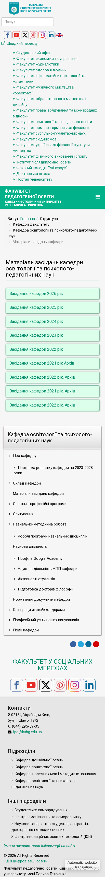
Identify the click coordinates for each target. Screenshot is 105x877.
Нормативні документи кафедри (41, 599)
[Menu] (98, 197)
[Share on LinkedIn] (88, 644)
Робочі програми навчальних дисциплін (52, 536)
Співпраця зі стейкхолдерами (38, 609)
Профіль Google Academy (39, 558)
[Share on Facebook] (73, 644)
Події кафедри (25, 630)
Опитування (22, 514)
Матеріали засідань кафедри (38, 493)
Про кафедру (24, 455)
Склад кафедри (26, 483)
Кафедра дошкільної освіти (39, 760)
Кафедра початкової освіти (39, 767)
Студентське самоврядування (41, 810)
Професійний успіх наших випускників (45, 620)
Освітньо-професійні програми (39, 503)
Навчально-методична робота (39, 524)
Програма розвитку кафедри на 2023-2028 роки (53, 470)
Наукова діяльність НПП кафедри (47, 568)
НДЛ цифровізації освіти (25, 861)
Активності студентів (36, 579)
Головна (27, 218)
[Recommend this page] (96, 644)
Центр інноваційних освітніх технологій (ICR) (53, 836)
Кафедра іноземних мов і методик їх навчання (55, 774)
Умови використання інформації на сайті (39, 845)
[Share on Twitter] (81, 644)
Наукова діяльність (29, 546)
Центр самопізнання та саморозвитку (48, 817)
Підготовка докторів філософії (45, 589)
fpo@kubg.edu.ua (27, 732)
